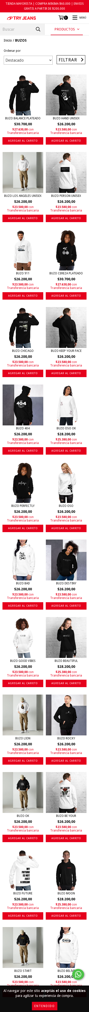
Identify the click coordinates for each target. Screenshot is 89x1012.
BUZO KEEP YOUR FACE (66, 351)
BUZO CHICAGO (23, 351)
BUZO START (23, 971)
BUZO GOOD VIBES (23, 661)
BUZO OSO (66, 506)
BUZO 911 (23, 273)
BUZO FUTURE (22, 893)
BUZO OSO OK (66, 428)
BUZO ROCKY (66, 738)
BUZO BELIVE (66, 971)
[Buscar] (38, 29)
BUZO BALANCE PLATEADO (23, 118)
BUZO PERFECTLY (23, 506)
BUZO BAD (23, 583)
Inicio (8, 40)
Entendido (44, 1006)
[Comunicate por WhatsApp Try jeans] (78, 974)
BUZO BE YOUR (66, 816)
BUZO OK (23, 816)
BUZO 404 (23, 428)
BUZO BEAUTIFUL (66, 661)
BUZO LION (22, 738)
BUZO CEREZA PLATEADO (66, 273)
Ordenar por (12, 50)
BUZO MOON (66, 893)
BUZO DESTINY (66, 583)
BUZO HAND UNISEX (66, 118)
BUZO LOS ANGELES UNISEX (23, 196)
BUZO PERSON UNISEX (66, 196)
